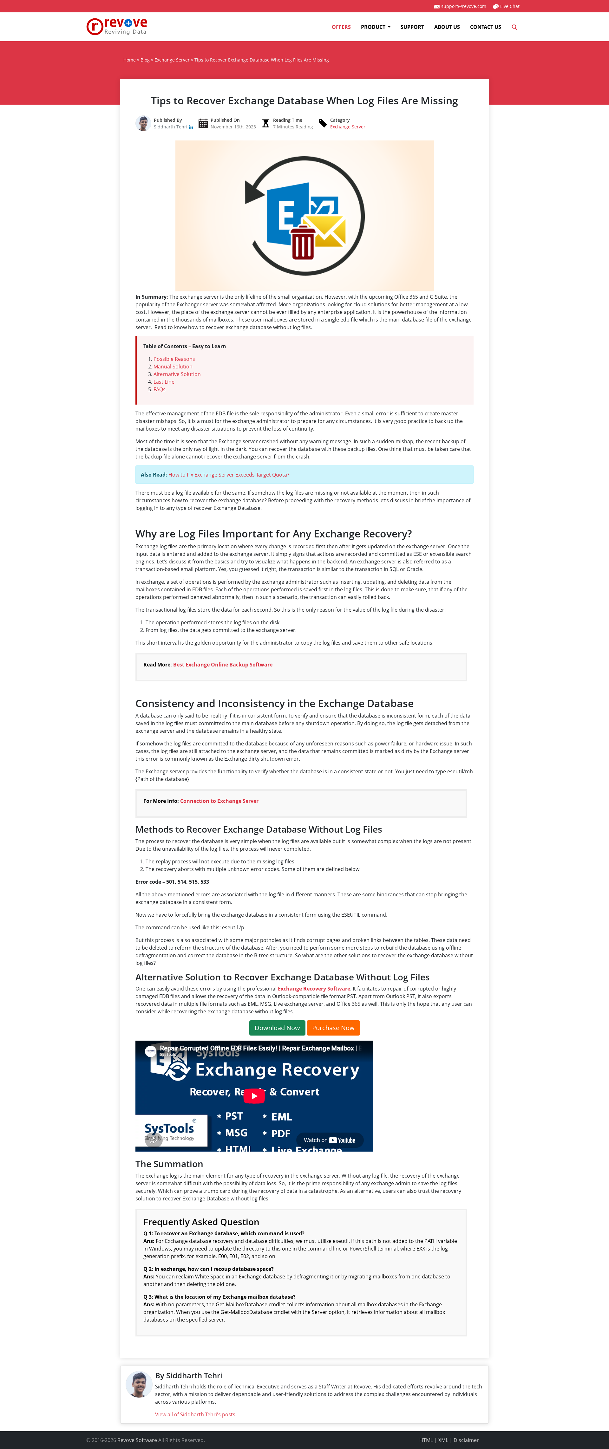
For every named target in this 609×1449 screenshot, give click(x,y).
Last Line (164, 381)
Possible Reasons (174, 358)
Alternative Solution (177, 374)
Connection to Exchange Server (219, 800)
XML (443, 1440)
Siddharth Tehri (171, 127)
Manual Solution (173, 366)
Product (374, 26)
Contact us (485, 26)
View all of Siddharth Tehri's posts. (196, 1414)
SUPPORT (412, 26)
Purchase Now (333, 1027)
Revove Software (137, 1440)
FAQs (160, 389)
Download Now (277, 1027)
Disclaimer (466, 1440)
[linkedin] (191, 127)
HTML (426, 1440)
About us (447, 26)
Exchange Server (347, 127)
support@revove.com (463, 6)
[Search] (514, 27)
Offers (341, 26)
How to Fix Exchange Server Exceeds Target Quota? (228, 474)
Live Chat (509, 6)
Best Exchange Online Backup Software (222, 664)
